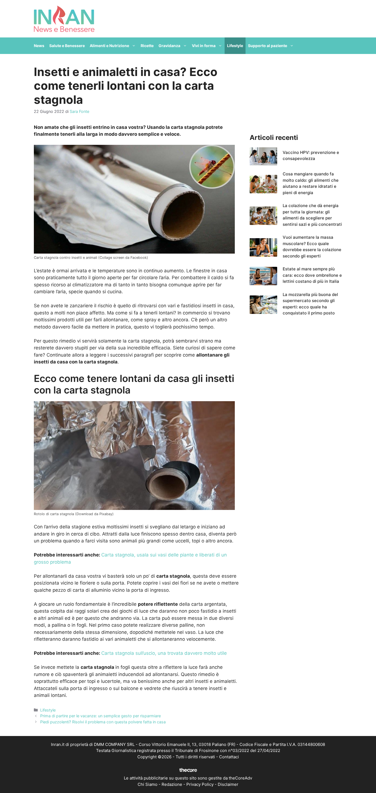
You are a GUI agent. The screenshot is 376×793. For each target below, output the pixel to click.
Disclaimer (228, 784)
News (39, 45)
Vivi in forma (204, 45)
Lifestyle (235, 45)
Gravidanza (169, 45)
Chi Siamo (147, 784)
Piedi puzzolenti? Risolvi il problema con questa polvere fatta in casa (103, 721)
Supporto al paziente (267, 45)
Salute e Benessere (67, 45)
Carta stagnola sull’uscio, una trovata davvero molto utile (164, 653)
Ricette (147, 45)
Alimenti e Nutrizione (109, 45)
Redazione (172, 784)
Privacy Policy (200, 784)
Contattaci (229, 756)
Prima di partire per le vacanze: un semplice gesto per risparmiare (100, 715)
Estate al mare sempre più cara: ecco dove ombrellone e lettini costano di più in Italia (312, 275)
